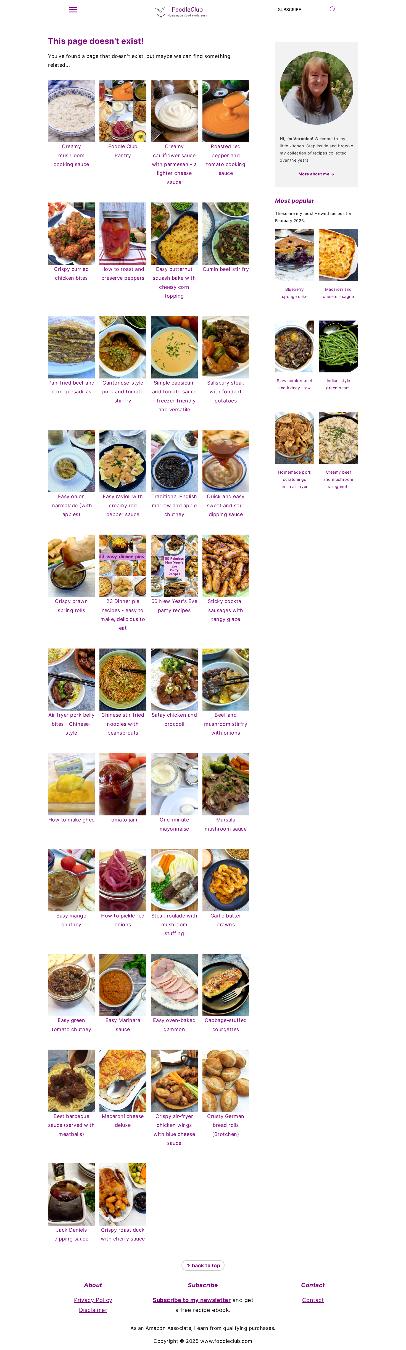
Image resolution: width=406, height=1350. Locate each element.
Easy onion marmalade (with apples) (71, 505)
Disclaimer (93, 1310)
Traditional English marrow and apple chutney (174, 505)
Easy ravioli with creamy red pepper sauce (123, 505)
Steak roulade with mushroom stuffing (174, 925)
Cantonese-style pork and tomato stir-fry (123, 392)
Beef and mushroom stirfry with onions (225, 724)
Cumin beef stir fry (226, 269)
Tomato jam (123, 820)
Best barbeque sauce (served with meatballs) (71, 1125)
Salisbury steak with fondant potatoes (225, 392)
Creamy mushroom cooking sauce (71, 155)
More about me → (317, 174)
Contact (313, 1300)
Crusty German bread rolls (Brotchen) (225, 1125)
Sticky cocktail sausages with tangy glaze (226, 610)
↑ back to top (203, 1265)
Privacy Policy (93, 1300)
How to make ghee (71, 820)
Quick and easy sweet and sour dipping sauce (226, 505)
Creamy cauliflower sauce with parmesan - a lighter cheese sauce (174, 164)
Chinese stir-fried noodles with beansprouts (122, 724)
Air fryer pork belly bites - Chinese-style (71, 724)
